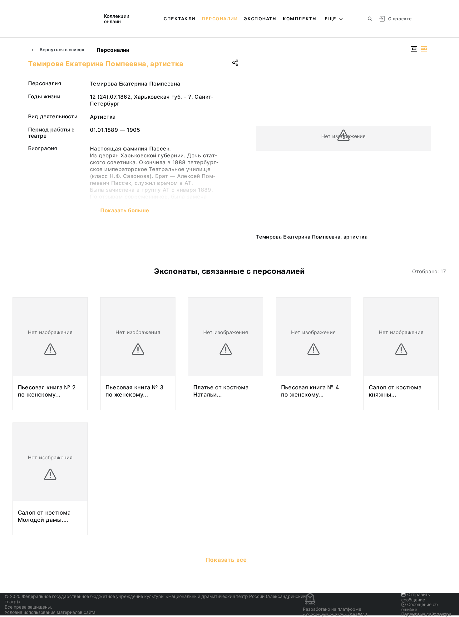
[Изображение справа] (424, 49)
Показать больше (124, 210)
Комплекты (300, 18)
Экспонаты (260, 18)
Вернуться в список (62, 49)
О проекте (400, 18)
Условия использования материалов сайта (50, 612)
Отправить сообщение (415, 597)
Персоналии (220, 18)
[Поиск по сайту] (370, 19)
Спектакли (179, 18)
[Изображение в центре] (414, 49)
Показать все (227, 559)
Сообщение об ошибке (419, 607)
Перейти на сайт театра (426, 614)
